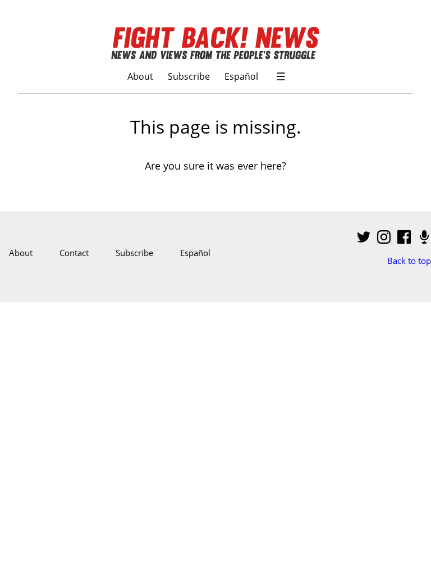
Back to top (409, 260)
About (140, 76)
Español (241, 76)
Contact (74, 252)
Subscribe (189, 76)
